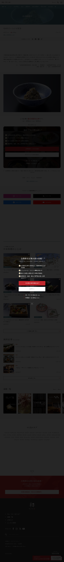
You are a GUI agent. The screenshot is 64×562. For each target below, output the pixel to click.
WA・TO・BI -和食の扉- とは (32, 295)
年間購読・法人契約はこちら (32, 297)
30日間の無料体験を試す (32, 283)
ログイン (32, 289)
